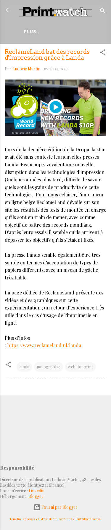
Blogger (36, 496)
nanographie (48, 367)
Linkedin (36, 490)
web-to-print (80, 367)
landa (24, 367)
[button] (102, 53)
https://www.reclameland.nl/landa (44, 345)
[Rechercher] (102, 12)
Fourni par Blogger (59, 507)
